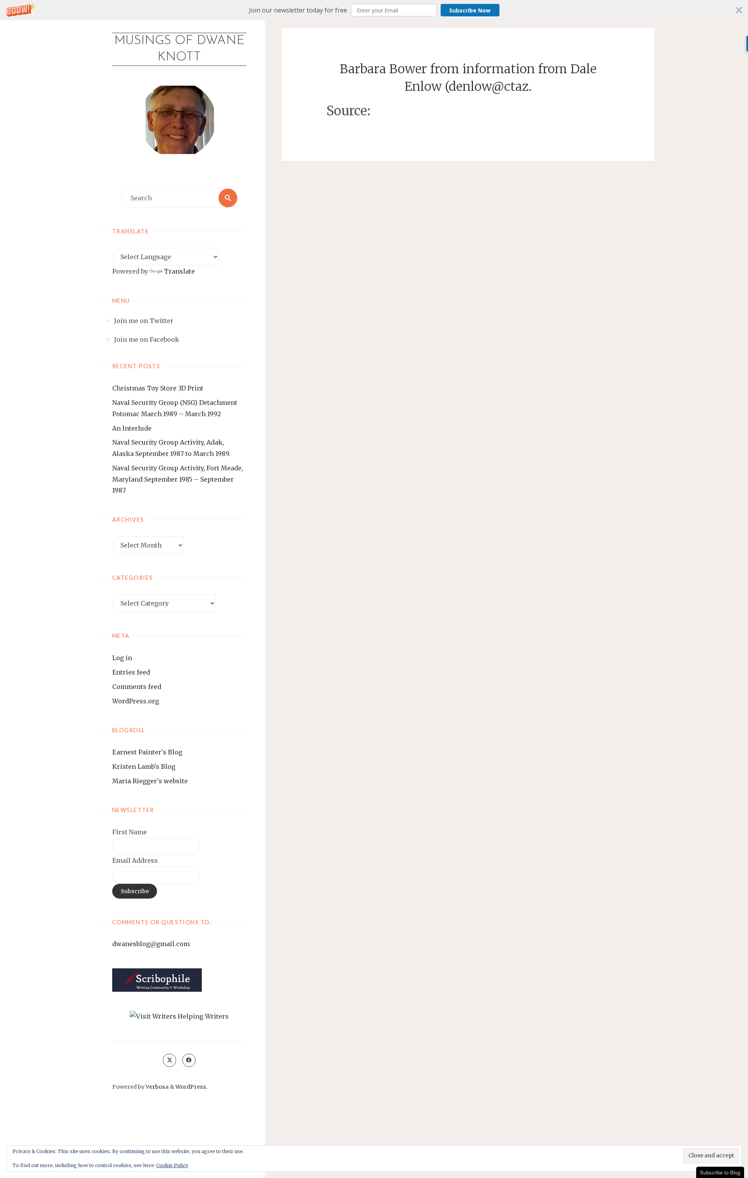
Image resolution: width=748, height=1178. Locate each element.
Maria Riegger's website (150, 781)
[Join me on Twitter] (169, 1060)
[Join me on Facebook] (189, 1060)
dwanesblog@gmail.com (151, 944)
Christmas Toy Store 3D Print (157, 388)
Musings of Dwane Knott (179, 49)
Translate (179, 271)
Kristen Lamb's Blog (143, 766)
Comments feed (136, 687)
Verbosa (157, 1086)
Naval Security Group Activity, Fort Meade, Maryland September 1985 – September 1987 (177, 479)
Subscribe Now (469, 10)
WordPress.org (135, 701)
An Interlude (132, 428)
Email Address (135, 860)
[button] (374, 10)
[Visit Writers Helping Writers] (179, 1016)
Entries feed (131, 672)
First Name (129, 832)
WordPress (190, 1086)
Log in (122, 658)
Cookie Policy (172, 1165)
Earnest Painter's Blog (147, 752)
